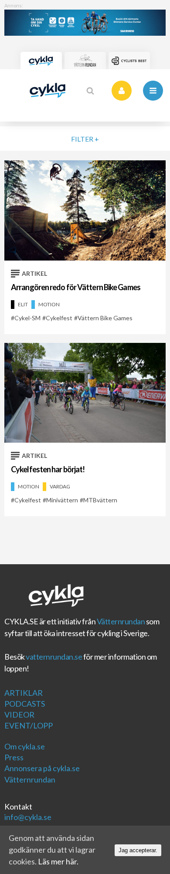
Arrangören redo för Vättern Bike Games (75, 287)
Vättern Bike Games (105, 318)
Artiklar (23, 693)
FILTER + (85, 139)
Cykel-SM (27, 318)
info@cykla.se (27, 817)
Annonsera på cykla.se (42, 768)
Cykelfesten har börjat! (48, 469)
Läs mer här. (58, 861)
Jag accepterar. (138, 850)
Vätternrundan (121, 621)
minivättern (62, 500)
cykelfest (59, 318)
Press (14, 757)
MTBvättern (100, 500)
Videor (19, 714)
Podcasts (24, 703)
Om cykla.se (24, 746)
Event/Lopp (28, 725)
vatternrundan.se (54, 656)
